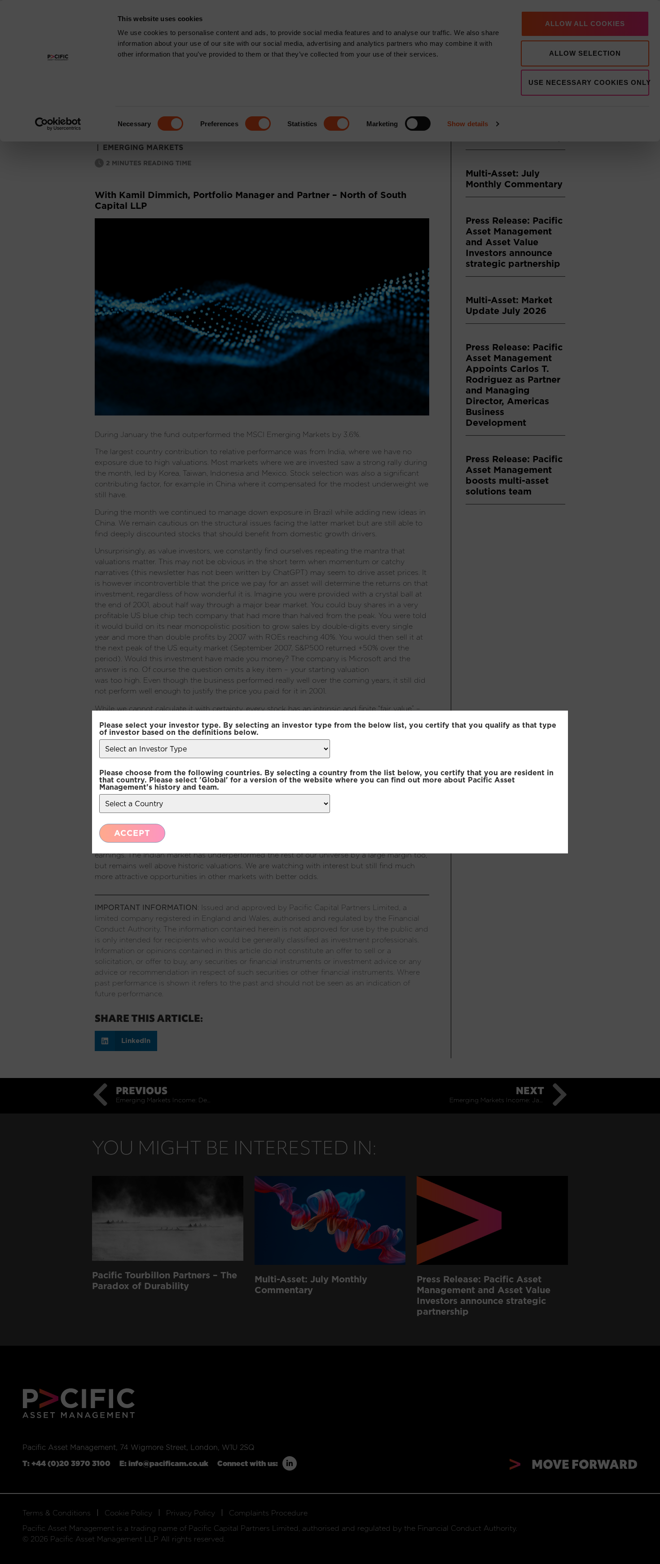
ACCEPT (132, 833)
